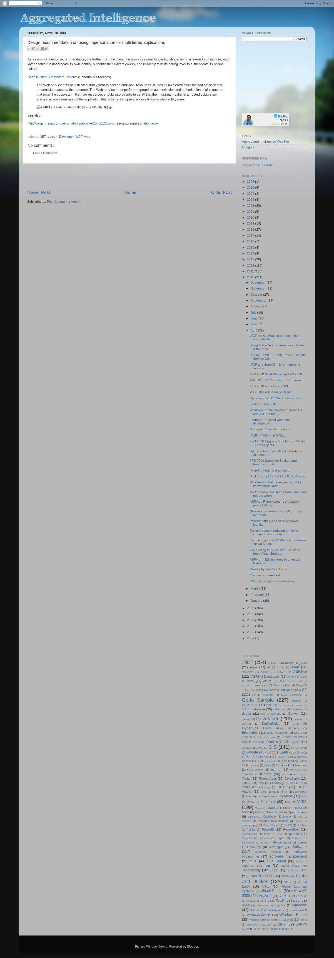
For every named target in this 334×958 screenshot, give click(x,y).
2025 (251, 187)
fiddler (245, 742)
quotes (294, 834)
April (254, 330)
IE (277, 765)
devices (298, 719)
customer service (292, 705)
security (255, 847)
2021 (251, 211)
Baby (276, 685)
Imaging (301, 765)
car (254, 695)
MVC (245, 812)
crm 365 (271, 705)
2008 (251, 614)
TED (275, 870)
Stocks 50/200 (291, 865)
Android (265, 672)
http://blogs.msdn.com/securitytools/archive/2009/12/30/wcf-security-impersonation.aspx (93, 123)
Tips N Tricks (261, 876)
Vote (294, 891)
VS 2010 (265, 896)
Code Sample (258, 700)
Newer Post (38, 192)
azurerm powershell (254, 685)
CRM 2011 (250, 705)
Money (272, 808)
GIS (272, 747)
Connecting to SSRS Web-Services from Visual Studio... (275, 551)
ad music (286, 663)
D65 (244, 709)
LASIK (276, 783)
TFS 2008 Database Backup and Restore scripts (273, 462)
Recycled (247, 838)
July (254, 312)
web (87, 136)
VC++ (287, 882)
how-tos (251, 761)
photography (250, 825)
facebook (270, 737)
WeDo (261, 905)
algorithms (247, 672)
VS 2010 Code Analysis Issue (271, 392)
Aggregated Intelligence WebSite (265, 141)
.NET (42, 136)
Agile (253, 667)
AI (268, 667)
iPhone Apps (268, 778)
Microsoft (268, 802)
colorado (296, 700)
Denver (293, 713)
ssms (299, 861)
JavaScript (292, 778)
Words (288, 919)
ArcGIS (281, 672)
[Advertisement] (129, 176)
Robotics (297, 838)
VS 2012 (301, 896)
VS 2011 (285, 896)
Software (299, 847)
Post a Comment (45, 153)
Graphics (262, 756)
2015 (251, 247)
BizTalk (259, 690)
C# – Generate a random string (272, 581)
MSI (287, 808)
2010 (251, 277)
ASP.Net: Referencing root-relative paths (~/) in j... (274, 503)
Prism (267, 834)
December (259, 282)
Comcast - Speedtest (265, 575)
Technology (251, 870)
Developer (66, 136)
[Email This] (29, 49)
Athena (291, 676)
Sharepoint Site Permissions (270, 429)
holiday (292, 757)
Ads (304, 663)
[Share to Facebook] (42, 49)
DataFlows (297, 709)
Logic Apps (300, 791)
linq (274, 791)
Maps (288, 796)
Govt (299, 752)
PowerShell (291, 829)
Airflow (280, 667)
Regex (281, 838)
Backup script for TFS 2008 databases (277, 476)
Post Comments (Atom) (64, 201)
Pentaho (246, 821)
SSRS (245, 865)
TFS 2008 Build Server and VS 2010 (276, 374)
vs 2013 (250, 900)
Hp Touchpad (268, 761)
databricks (279, 709)
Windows (299, 905)
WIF (273, 905)
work (304, 919)
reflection (264, 838)
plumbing (302, 825)
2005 (251, 632)
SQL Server (276, 861)
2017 (251, 235)
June (255, 318)
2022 (251, 205)
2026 (251, 181)
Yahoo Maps (281, 929)
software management (288, 856)
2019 (251, 223)
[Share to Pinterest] (47, 49)
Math (304, 796)
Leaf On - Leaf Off (263, 404)
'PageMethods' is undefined (269, 470)
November (259, 288)
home (304, 757)
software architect (268, 851)
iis (285, 765)
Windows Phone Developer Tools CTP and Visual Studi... (277, 411)
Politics (251, 829)
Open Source (297, 812)
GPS (245, 756)
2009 (251, 608)
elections (293, 728)
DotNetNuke (270, 723)
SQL (253, 861)
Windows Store (257, 919)
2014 (251, 253)
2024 (251, 193)
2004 (251, 638)
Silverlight (276, 847)
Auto (304, 676)
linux (284, 791)
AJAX (295, 667)
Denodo (276, 713)
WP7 (282, 924)
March (256, 588)
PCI (300, 816)
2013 (251, 259)
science (266, 842)
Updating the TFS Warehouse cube (275, 398)
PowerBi (268, 829)
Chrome (268, 694)
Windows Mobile (259, 915)
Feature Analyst (292, 737)
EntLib (298, 732)
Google (252, 752)
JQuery (259, 783)
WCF (78, 136)
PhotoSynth (271, 825)
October (257, 294)
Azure (267, 681)
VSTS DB (265, 900)
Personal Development (272, 821)
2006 (251, 626)
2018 (251, 229)
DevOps (246, 723)
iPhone (266, 774)
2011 (251, 271)
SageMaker (248, 842)
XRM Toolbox (261, 929)
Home (131, 192)
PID (290, 825)
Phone (298, 821)
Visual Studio (271, 891)
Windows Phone (293, 915)
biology (246, 690)
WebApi (247, 905)
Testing (290, 870)
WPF (299, 924)
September (259, 300)
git (292, 747)
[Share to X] (38, 49)
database (258, 709)
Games (246, 747)
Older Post (221, 192)
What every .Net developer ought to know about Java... (275, 484)
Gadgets (292, 741)
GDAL (259, 747)
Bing (299, 685)
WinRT (275, 919)
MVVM (258, 812)
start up (263, 865)
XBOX (245, 929)
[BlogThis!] (34, 49)
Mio (287, 802)
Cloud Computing (291, 695)
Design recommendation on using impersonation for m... (274, 532)
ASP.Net (300, 671)
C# (304, 690)
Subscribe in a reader (258, 165)
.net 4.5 (272, 663)
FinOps (257, 742)
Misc (302, 801)
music (298, 808)
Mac (249, 796)
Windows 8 (300, 910)
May (254, 324)
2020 (251, 217)
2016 (251, 241)
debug (246, 713)
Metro (250, 802)
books (272, 690)
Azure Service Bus (290, 681)
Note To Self (274, 812)
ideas (267, 765)
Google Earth (277, 752)
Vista (265, 886)
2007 (251, 620)
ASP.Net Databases (266, 676)
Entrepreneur (250, 737)
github (303, 747)
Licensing (264, 787)
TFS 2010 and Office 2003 (269, 386)
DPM (296, 723)
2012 (251, 265)
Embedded (250, 732)
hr (282, 761)
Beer (287, 685)
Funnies (272, 741)
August (256, 306)
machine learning (268, 796)
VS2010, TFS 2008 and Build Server (276, 380)
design (52, 136)
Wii (283, 905)
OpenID (252, 816)
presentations (249, 834)
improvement (257, 769)
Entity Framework (277, 732)
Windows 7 (276, 910)
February (258, 594)
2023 (251, 199)
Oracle (287, 816)
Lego (292, 783)
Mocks (258, 808)
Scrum (302, 842)
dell (263, 713)
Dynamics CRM (257, 728)
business (287, 690)
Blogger (192, 946)
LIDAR (282, 787)
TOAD (285, 876)
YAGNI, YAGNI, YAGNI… (267, 435)
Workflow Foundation (259, 924)
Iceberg (254, 765)
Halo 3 (280, 757)
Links (264, 791)
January (257, 600)
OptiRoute (269, 816)
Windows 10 (256, 910)
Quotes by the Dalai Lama (268, 569)
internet (275, 769)
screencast (284, 842)
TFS (303, 870)
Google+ (248, 147)
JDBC (245, 783)
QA (280, 834)
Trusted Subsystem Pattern (55, 77)
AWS (250, 681)
